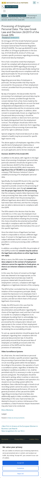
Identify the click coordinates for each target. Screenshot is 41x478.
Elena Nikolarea (7, 410)
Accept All (20, 463)
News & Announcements (17, 16)
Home (4, 16)
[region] (20, 461)
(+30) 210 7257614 (11, 7)
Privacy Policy (19, 439)
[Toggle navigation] (4, 11)
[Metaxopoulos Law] (15, 2)
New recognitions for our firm (12, 431)
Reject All (20, 474)
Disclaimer (5, 439)
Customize (20, 468)
